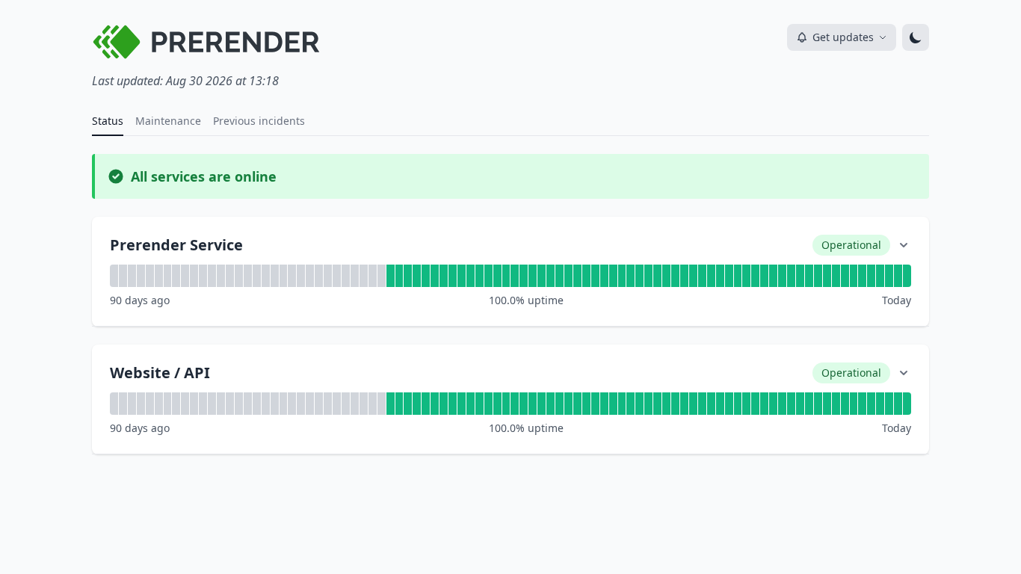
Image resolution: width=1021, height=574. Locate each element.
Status (107, 121)
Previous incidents (259, 121)
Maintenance (168, 121)
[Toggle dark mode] (915, 37)
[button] (510, 271)
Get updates (843, 37)
